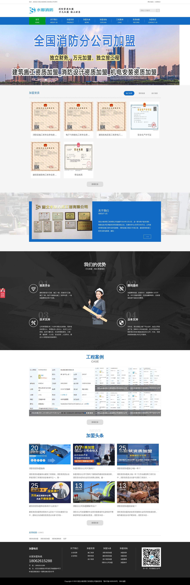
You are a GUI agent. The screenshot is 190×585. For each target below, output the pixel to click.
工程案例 (119, 21)
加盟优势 (124, 552)
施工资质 (91, 552)
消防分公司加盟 (107, 562)
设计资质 (91, 559)
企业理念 (74, 556)
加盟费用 (124, 559)
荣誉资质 (91, 556)
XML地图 (122, 581)
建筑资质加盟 (107, 556)
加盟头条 (86, 21)
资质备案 (136, 21)
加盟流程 (124, 556)
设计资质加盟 (107, 559)
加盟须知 (103, 21)
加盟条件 (124, 562)
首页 (37, 21)
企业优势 (74, 552)
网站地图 (150, 2)
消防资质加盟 (33, 539)
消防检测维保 (56, 539)
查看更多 (95, 184)
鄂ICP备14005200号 (110, 581)
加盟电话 (157, 2)
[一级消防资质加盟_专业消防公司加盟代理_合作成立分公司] (57, 10)
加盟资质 (70, 21)
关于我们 (54, 21)
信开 (64, 539)
